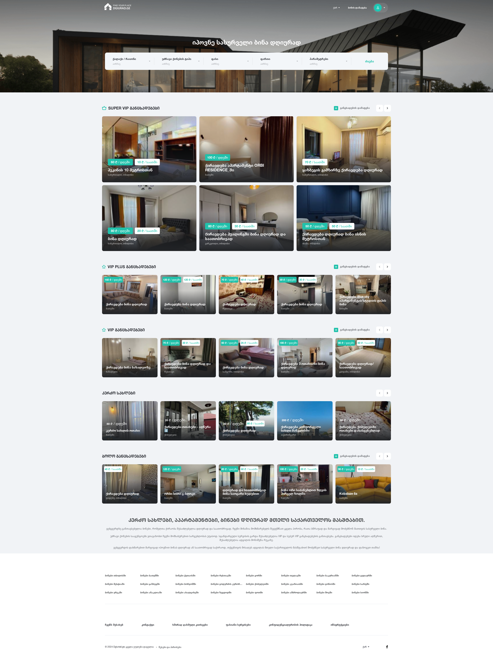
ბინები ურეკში (113, 592)
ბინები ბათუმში (149, 575)
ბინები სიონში (360, 592)
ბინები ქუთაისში (185, 575)
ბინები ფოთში (254, 592)
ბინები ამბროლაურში (294, 592)
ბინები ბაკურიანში (327, 575)
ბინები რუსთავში (221, 575)
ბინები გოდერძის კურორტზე (227, 584)
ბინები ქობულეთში (257, 584)
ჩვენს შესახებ (114, 624)
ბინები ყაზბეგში (150, 584)
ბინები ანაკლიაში (151, 592)
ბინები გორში (254, 575)
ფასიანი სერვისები (238, 624)
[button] (387, 108)
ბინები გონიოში (325, 584)
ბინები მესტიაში (115, 584)
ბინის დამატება (357, 7)
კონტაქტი (148, 624)
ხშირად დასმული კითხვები (190, 624)
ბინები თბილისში (115, 575)
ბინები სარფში (360, 584)
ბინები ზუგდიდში (221, 592)
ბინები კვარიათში (292, 584)
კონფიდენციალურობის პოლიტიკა (290, 624)
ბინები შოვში (324, 592)
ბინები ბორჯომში (185, 584)
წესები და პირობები (170, 647)
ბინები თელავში (291, 575)
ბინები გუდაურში (362, 575)
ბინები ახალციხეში (187, 592)
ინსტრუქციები (340, 624)
